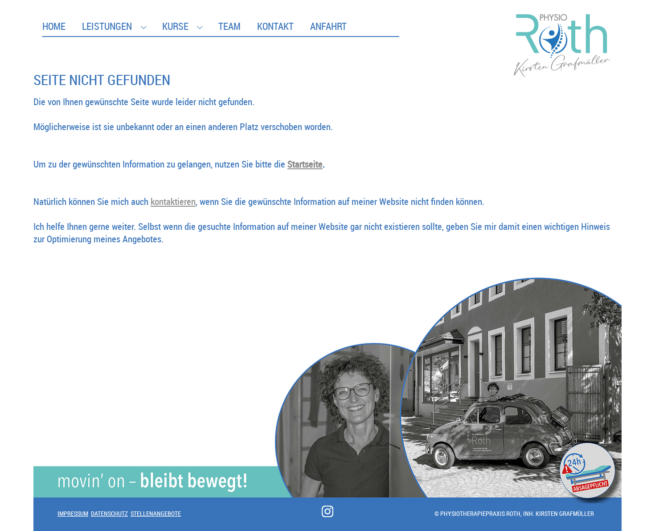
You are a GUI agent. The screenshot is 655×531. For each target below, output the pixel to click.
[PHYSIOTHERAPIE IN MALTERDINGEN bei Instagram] (327, 511)
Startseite (305, 164)
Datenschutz (109, 513)
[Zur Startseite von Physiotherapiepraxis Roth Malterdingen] (562, 24)
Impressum (72, 513)
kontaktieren (173, 201)
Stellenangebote (156, 513)
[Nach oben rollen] (632, 508)
